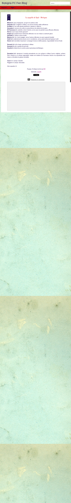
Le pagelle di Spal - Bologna (36, 17)
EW (44, 69)
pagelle (39, 72)
